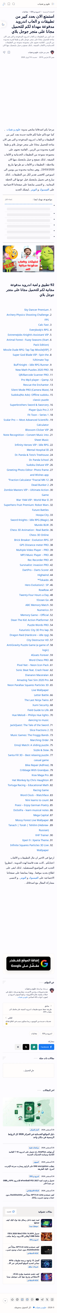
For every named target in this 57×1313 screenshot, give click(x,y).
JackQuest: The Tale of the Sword (29, 725)
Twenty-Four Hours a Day (34, 595)
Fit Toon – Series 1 (38, 414)
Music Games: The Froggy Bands (30, 735)
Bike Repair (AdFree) (37, 765)
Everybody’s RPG (39, 329)
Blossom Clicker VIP (37, 429)
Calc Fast (43, 324)
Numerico (43, 610)
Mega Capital (41, 815)
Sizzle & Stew (41, 750)
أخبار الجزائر (34, 1130)
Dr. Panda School (39, 459)
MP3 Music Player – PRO (34, 555)
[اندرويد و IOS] (47, 1033)
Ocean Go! (43, 600)
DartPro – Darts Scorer (35, 570)
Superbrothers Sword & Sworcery (29, 404)
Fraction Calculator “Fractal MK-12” (28, 479)
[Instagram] (27, 1299)
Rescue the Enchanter (36, 384)
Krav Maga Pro (40, 775)
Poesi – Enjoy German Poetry (32, 805)
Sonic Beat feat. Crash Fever (32, 670)
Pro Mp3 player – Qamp (35, 379)
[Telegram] (42, 1299)
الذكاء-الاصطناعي (33, 1190)
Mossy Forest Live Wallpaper (32, 820)
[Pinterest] (17, 1299)
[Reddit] (12, 1299)
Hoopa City (42, 515)
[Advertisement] (28, 92)
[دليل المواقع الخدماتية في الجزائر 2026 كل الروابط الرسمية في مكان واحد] (28, 1111)
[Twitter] (47, 1299)
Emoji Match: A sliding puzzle (31, 745)
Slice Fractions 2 (39, 730)
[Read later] (9, 52)
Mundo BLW (41, 525)
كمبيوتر (36, 1162)
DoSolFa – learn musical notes (31, 810)
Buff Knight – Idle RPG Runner (31, 364)
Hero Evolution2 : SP (37, 585)
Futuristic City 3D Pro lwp (34, 630)
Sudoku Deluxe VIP (37, 464)
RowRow (44, 590)
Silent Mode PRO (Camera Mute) (30, 389)
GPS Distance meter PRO (34, 545)
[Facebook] (52, 1299)
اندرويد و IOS (34, 1176)
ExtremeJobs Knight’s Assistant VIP (28, 334)
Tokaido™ (43, 580)
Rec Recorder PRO (38, 560)
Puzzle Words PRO (38, 625)
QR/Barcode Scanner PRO (34, 374)
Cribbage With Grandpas (34, 770)
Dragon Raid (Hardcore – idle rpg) (29, 635)
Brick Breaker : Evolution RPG (31, 540)
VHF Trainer (42, 835)
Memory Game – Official (34, 615)
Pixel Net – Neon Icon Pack (33, 665)
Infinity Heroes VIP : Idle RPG (32, 444)
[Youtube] (37, 1299)
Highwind (43, 575)
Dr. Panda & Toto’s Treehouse (32, 454)
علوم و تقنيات (43, 3)
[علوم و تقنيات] (38, 52)
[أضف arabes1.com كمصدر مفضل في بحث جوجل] (28, 963)
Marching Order (39, 740)
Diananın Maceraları (37, 675)
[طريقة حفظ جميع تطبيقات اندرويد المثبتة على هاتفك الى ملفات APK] (28, 1009)
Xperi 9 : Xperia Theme (35, 840)
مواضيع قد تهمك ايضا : (42, 199)
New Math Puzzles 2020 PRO (32, 369)
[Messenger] (32, 1299)
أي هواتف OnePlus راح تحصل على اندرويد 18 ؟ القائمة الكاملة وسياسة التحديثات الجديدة (31, 1153)
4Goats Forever (40, 655)
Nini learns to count (37, 800)
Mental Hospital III (38, 449)
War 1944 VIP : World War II (32, 500)
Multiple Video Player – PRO (32, 550)
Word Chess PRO (39, 660)
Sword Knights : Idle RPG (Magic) (30, 520)
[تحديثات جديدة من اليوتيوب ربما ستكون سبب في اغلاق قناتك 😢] (28, 1021)
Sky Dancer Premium (36, 309)
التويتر (34, 189)
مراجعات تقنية (34, 1147)
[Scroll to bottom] (5, 1300)
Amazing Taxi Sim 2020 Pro (33, 680)
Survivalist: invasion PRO (34, 565)
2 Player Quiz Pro (39, 409)
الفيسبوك (45, 189)
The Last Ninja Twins (36, 700)
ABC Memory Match (37, 605)
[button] (53, 4)
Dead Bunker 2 (40, 485)
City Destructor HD (38, 640)
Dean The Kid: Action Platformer (30, 620)
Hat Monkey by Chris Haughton (30, 780)
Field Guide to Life (38, 710)
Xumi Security (41, 705)
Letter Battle (41, 695)
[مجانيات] (34, 1033)
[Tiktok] (22, 1299)
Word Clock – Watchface (34, 795)
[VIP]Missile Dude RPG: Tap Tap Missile (26, 349)
